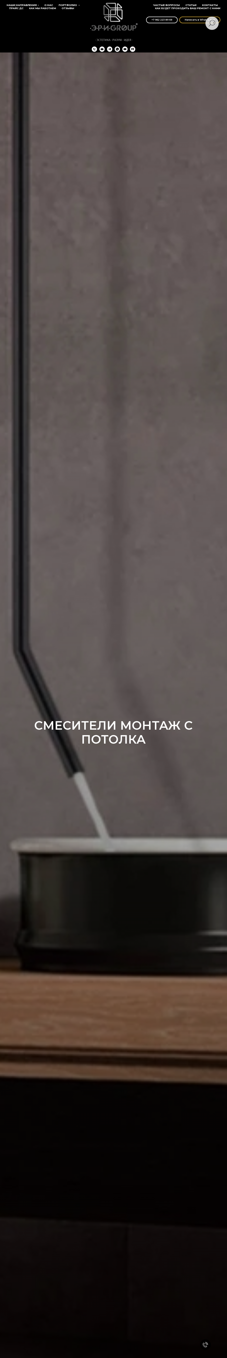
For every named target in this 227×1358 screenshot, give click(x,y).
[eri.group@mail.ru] (102, 49)
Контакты (210, 5)
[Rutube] (132, 49)
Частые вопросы (166, 5)
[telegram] (109, 49)
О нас (48, 5)
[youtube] (125, 49)
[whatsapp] (117, 49)
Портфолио (68, 5)
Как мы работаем (42, 8)
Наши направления (22, 5)
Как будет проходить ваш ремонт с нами (187, 8)
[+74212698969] (94, 49)
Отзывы (68, 8)
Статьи (190, 5)
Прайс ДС (16, 8)
